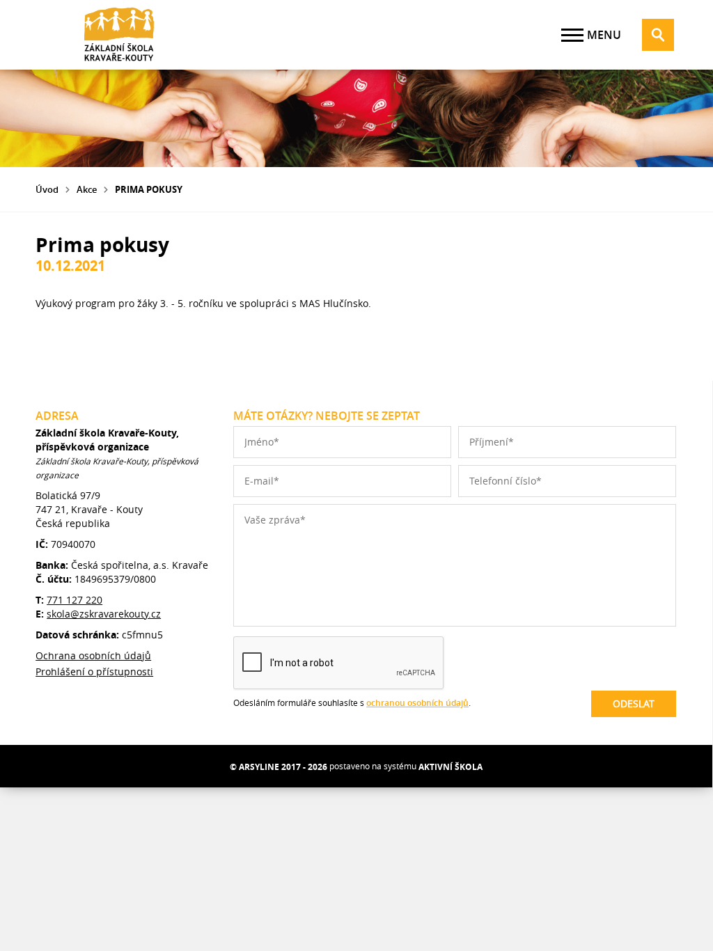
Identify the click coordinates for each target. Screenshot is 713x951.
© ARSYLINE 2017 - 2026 (278, 767)
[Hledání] (658, 35)
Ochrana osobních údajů (93, 655)
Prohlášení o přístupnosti (94, 671)
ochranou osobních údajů (417, 703)
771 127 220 (74, 599)
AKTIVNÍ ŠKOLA (450, 767)
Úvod (47, 189)
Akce (87, 189)
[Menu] (572, 35)
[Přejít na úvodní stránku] (119, 35)
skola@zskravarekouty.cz (104, 613)
